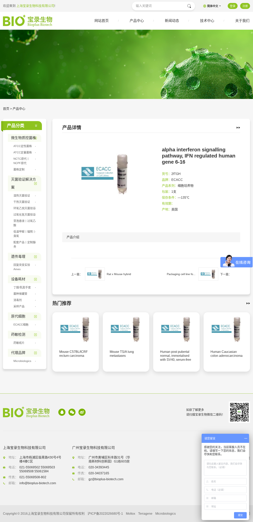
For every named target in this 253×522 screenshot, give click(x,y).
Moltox (130, 513)
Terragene (145, 513)
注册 (245, 6)
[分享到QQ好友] (61, 412)
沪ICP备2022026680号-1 (105, 513)
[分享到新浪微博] (82, 412)
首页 (6, 108)
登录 (232, 6)
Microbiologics (165, 513)
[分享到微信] (72, 412)
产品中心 (19, 108)
